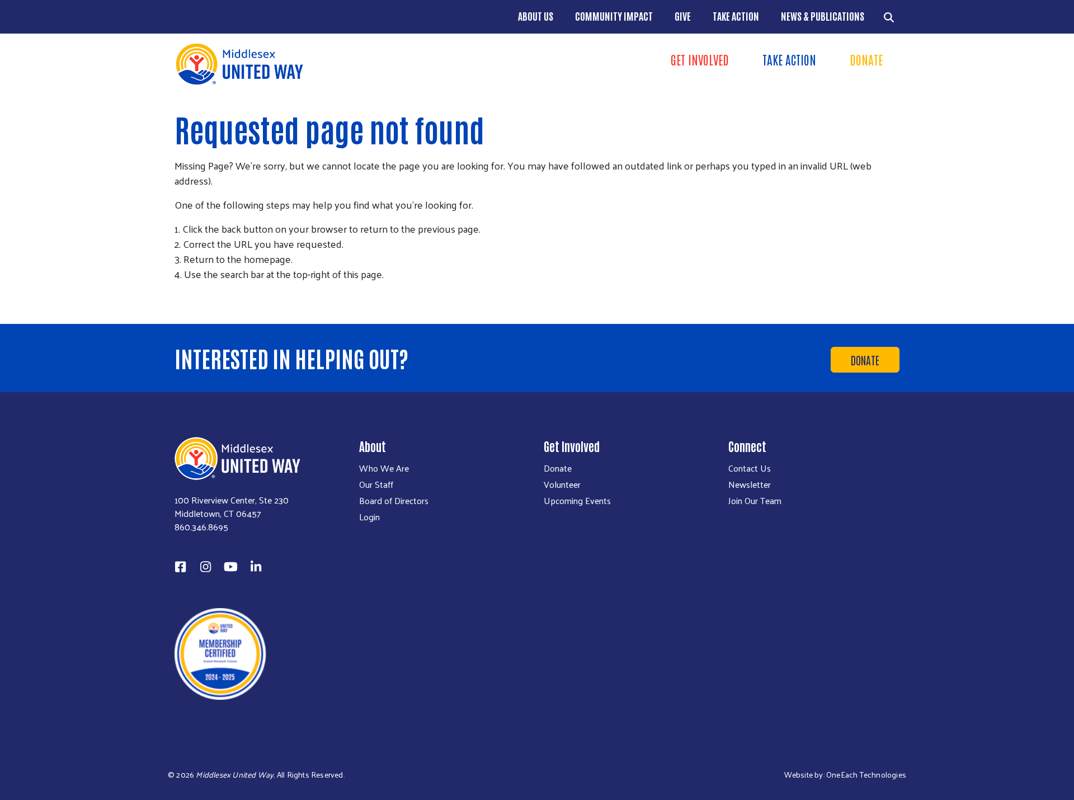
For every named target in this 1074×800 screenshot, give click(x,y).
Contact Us (749, 468)
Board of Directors (393, 501)
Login (369, 517)
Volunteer (562, 484)
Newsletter (749, 484)
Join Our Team (754, 501)
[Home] (352, 64)
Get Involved (700, 59)
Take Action (736, 15)
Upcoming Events (577, 501)
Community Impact (614, 15)
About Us (535, 15)
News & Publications (822, 15)
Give (683, 15)
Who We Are (384, 468)
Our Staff (376, 484)
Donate (866, 59)
